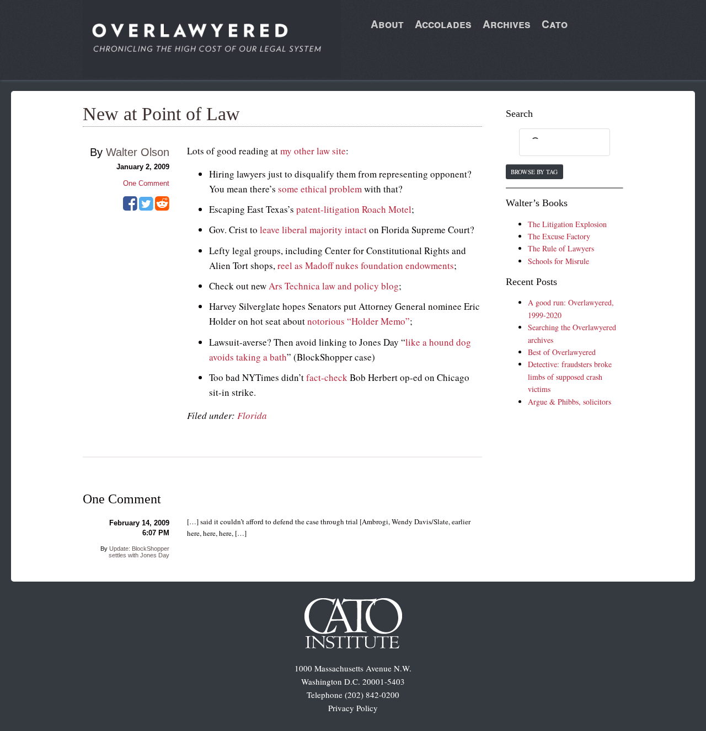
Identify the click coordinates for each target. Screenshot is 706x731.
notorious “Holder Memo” (358, 321)
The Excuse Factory (559, 236)
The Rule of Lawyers (561, 248)
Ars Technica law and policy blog (334, 286)
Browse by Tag (534, 172)
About (387, 24)
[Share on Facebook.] (130, 207)
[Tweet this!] (146, 207)
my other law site (313, 150)
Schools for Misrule (558, 261)
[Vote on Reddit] (162, 207)
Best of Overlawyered (562, 352)
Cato (555, 24)
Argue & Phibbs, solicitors (569, 401)
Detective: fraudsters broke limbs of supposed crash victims (570, 376)
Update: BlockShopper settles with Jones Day (139, 551)
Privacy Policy (353, 707)
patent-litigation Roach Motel (353, 209)
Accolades (443, 24)
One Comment (146, 183)
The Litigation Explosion (567, 224)
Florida (252, 415)
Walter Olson (137, 152)
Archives (507, 24)
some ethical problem (320, 188)
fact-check (326, 377)
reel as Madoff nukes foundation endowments (365, 265)
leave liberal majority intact (313, 229)
